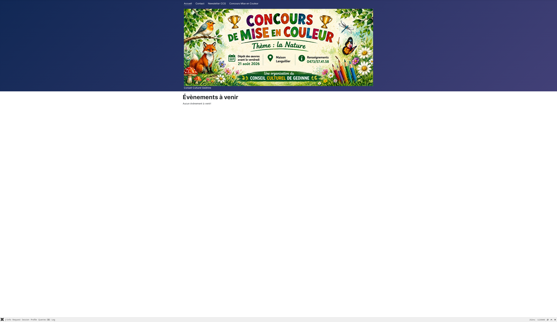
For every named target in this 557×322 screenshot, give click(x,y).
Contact (200, 3)
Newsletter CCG (217, 3)
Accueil (188, 3)
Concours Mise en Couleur (243, 3)
